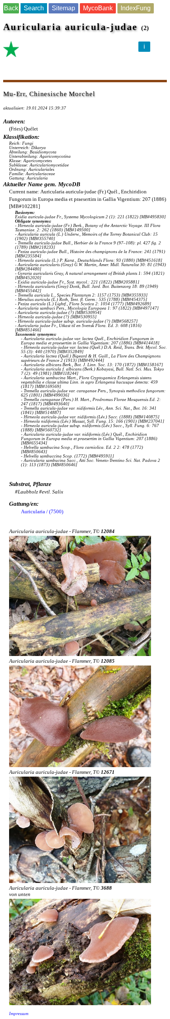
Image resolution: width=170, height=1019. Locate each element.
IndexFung (136, 8)
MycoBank (98, 8)
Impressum (18, 1013)
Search (34, 8)
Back (11, 8)
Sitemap (63, 8)
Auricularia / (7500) (42, 511)
